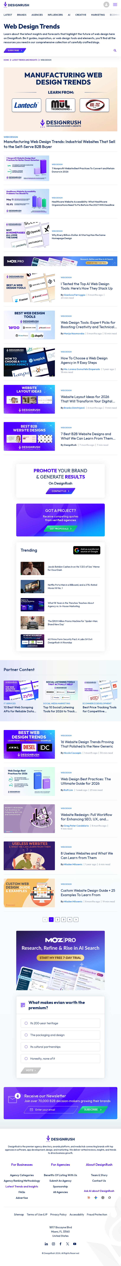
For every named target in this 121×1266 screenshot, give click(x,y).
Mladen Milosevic (73, 864)
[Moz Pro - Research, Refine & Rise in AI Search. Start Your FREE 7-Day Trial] (60, 261)
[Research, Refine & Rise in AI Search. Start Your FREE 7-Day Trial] (60, 960)
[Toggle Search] (115, 50)
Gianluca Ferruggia (74, 294)
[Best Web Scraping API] (21, 690)
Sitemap (19, 1214)
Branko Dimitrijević (74, 407)
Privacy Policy (58, 1214)
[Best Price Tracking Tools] (100, 690)
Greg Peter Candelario (76, 825)
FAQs (22, 1192)
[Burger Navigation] (115, 4)
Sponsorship (60, 1186)
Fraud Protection (97, 1214)
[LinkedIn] (46, 1243)
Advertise (22, 1198)
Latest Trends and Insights (24, 60)
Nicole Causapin (72, 752)
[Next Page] (76, 919)
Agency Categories (22, 1175)
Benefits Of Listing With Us (60, 1175)
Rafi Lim (68, 790)
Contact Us (99, 1180)
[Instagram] (53, 1243)
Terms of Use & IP (37, 1214)
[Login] (106, 5)
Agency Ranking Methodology (22, 1180)
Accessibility (77, 1214)
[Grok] (109, 1197)
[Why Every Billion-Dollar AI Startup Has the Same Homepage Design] (26, 235)
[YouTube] (74, 1243)
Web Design (66, 277)
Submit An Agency (60, 1180)
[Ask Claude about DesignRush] (88, 1197)
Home (6, 60)
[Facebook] (60, 1243)
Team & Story (99, 1175)
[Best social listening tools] (60, 690)
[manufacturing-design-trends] (60, 99)
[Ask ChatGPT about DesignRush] (102, 1197)
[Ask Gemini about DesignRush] (96, 1198)
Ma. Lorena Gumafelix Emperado (82, 369)
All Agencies (60, 1192)
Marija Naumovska (74, 333)
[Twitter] (67, 1243)
